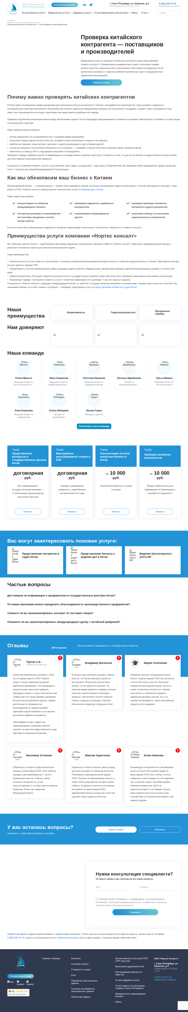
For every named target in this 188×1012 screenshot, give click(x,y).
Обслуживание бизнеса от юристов (128, 973)
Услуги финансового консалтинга (111, 12)
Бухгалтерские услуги (33, 12)
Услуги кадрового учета (127, 980)
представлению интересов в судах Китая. (116, 287)
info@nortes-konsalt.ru (170, 6)
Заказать (28, 511)
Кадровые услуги (81, 12)
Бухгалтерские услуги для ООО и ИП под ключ (131, 959)
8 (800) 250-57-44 (15, 937)
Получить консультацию (64, 5)
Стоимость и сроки (80, 969)
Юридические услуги (58, 12)
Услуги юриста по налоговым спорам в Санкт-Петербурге (130, 986)
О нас (144, 12)
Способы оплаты (80, 964)
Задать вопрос (116, 829)
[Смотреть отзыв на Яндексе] (60, 658)
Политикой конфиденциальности (125, 902)
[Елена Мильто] (23, 373)
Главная (10, 20)
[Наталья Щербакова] (129, 373)
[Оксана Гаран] (94, 406)
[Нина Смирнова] (59, 373)
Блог (73, 975)
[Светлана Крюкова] (94, 373)
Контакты (160, 829)
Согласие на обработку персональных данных (83, 989)
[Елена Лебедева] (59, 406)
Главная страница (51, 958)
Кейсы (134, 12)
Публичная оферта (80, 997)
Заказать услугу (101, 82)
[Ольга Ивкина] (164, 373)
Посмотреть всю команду (94, 426)
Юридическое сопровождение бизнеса (23, 22)
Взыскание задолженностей (129, 966)
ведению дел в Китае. (93, 189)
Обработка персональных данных (84, 981)
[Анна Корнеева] (23, 406)
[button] (94, 595)
